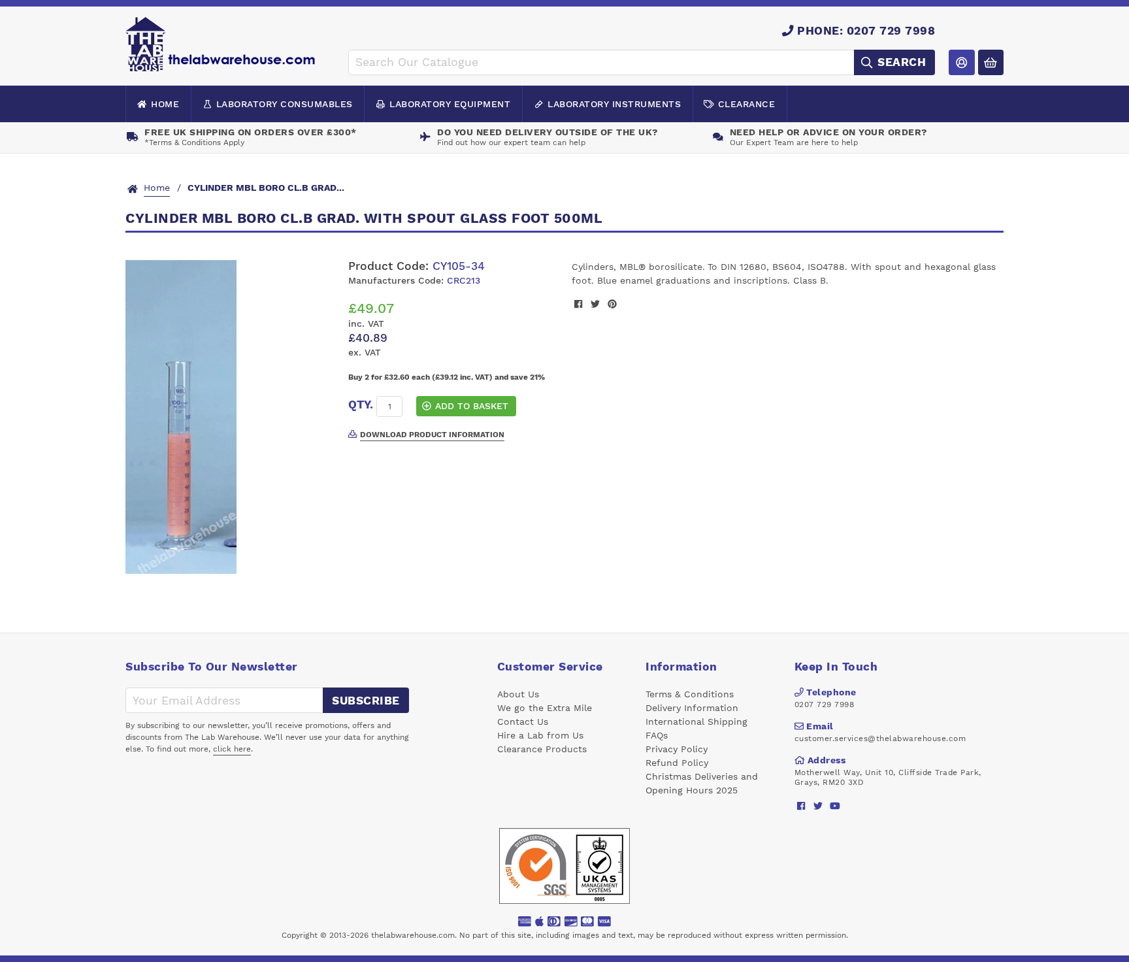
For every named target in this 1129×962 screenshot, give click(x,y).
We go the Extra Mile (544, 708)
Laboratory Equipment (449, 104)
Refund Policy (677, 762)
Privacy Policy (677, 749)
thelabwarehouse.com (413, 935)
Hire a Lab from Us (540, 735)
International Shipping (696, 721)
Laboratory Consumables (284, 104)
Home (165, 104)
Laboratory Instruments (614, 104)
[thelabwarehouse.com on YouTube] (835, 805)
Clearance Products (542, 749)
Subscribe (366, 700)
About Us (518, 694)
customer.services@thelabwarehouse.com (880, 738)
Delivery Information (692, 708)
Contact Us (522, 721)
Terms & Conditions (690, 694)
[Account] (961, 62)
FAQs (657, 735)
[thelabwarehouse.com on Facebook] (801, 805)
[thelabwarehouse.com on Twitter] (818, 805)
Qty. (360, 404)
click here (232, 749)
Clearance (747, 104)
